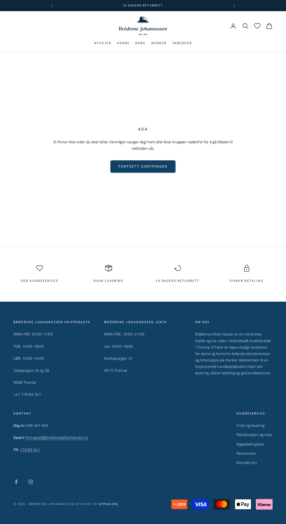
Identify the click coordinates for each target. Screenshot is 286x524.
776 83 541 (30, 449)
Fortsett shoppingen (142, 166)
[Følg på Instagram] (31, 482)
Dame (140, 43)
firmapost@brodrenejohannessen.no (56, 437)
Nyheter (102, 43)
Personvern (246, 453)
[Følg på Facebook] (16, 482)
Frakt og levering (250, 425)
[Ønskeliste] (257, 26)
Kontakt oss (247, 462)
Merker (159, 43)
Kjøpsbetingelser (250, 444)
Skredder (182, 43)
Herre (123, 43)
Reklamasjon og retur (255, 434)
